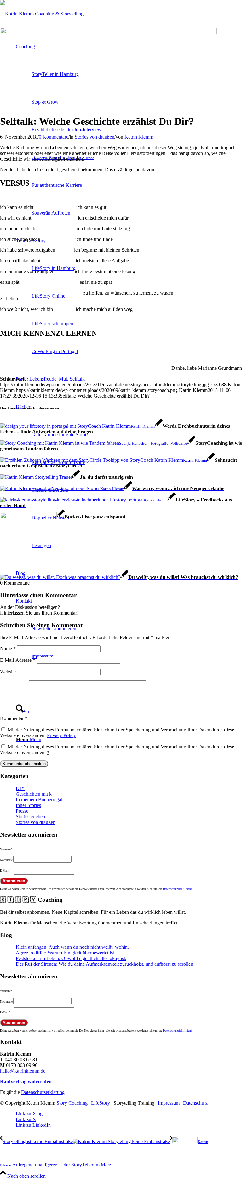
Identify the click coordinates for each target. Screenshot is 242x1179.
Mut (63, 378)
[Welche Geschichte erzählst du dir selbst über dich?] (108, 32)
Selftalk (77, 378)
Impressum (169, 1103)
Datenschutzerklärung (43, 1092)
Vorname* (6, 849)
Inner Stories (28, 805)
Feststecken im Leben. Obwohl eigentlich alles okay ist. (71, 958)
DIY (20, 788)
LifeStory (100, 1103)
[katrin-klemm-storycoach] (42, 13)
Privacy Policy (61, 735)
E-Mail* (5, 870)
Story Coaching (72, 1103)
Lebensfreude (42, 378)
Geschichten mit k (34, 794)
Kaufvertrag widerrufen (26, 1081)
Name (8, 648)
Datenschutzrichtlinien (177, 888)
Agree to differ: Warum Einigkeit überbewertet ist (65, 952)
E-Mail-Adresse (17, 660)
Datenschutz (195, 1103)
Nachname (6, 859)
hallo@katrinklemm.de (22, 1070)
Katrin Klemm (138, 137)
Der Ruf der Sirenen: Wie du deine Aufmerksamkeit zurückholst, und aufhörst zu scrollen (104, 964)
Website (8, 671)
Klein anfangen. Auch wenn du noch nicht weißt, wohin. (72, 947)
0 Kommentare (53, 137)
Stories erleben (30, 816)
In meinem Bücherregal (39, 799)
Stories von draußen (94, 137)
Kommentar (13, 718)
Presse (22, 811)
